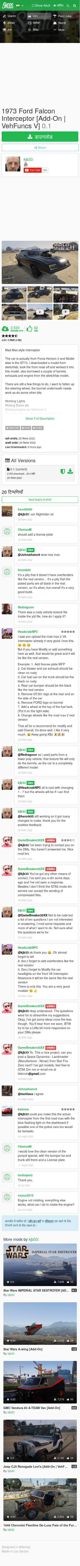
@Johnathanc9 (29, 554)
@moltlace (25, 1094)
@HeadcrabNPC (29, 787)
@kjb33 (23, 514)
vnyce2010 (25, 1195)
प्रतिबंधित (51, 840)
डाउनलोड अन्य (17, 330)
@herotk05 (26, 816)
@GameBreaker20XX (32, 915)
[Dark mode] (68, 5)
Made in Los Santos (15, 1551)
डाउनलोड (43, 136)
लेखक (30, 550)
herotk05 (24, 570)
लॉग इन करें (35, 1221)
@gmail (33, 1073)
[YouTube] (26, 164)
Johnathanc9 (27, 1089)
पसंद (36, 330)
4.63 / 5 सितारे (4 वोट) (12, 340)
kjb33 (28, 159)
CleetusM (24, 529)
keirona (23, 1109)
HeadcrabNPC (28, 631)
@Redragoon (27, 754)
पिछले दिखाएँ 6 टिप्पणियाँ (40, 499)
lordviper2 (25, 1175)
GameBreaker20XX (31, 840)
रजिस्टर (49, 1221)
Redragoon (26, 607)
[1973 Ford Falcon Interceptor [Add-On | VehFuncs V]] (40, 262)
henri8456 (25, 509)
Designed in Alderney (16, 1547)
